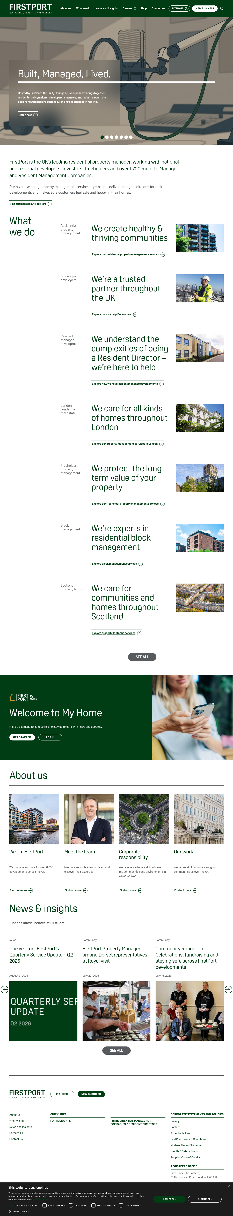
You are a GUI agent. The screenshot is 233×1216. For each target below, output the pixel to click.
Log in (50, 737)
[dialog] (116, 1199)
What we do (16, 1121)
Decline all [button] (205, 1199)
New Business (91, 1094)
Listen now (25, 115)
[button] (78, 1211)
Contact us (16, 1139)
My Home (62, 1094)
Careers (14, 1133)
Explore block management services (114, 563)
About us (14, 1115)
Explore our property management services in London (125, 444)
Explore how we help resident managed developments (125, 384)
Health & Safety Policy (184, 1151)
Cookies (175, 1127)
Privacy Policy (41, 1199)
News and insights (20, 1127)
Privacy (175, 1121)
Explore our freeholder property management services (125, 504)
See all (142, 656)
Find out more (18, 890)
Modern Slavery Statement (187, 1145)
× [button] (229, 1186)
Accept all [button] (169, 1199)
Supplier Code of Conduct (186, 1157)
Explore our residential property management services (125, 254)
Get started (22, 737)
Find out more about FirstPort (28, 204)
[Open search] (222, 8)
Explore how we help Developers (111, 314)
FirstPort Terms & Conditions (188, 1139)
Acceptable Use (180, 1133)
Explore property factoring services (113, 633)
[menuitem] (66, 8)
